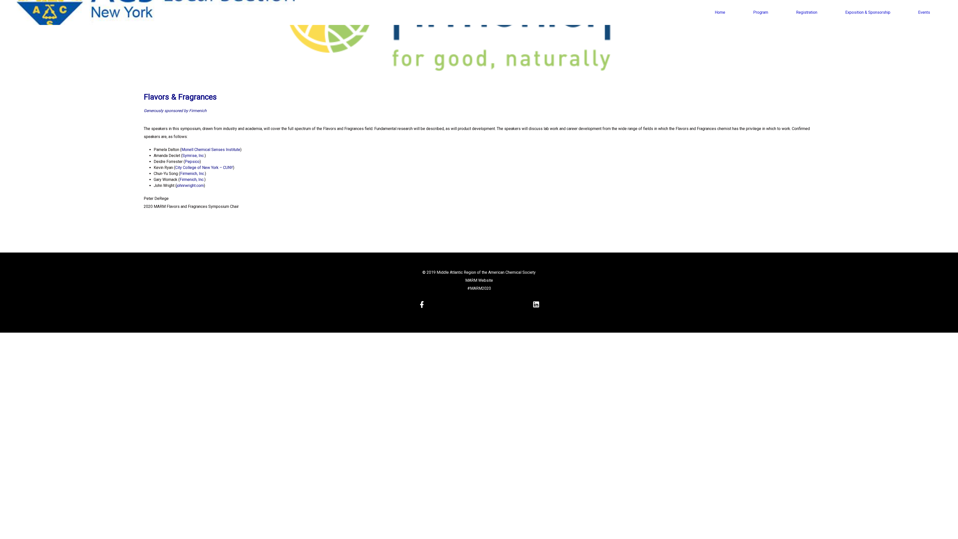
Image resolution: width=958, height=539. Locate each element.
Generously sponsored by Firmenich (175, 110)
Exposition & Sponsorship (867, 12)
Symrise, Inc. (193, 155)
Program (760, 12)
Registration (806, 12)
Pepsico (192, 161)
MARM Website (479, 280)
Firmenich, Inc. (192, 173)
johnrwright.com (190, 185)
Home (720, 12)
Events (924, 12)
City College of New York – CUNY (204, 167)
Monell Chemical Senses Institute (210, 149)
